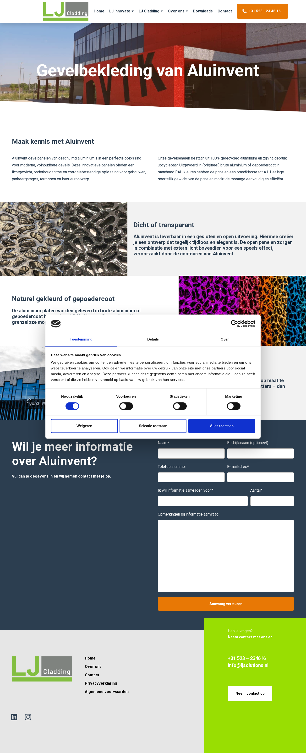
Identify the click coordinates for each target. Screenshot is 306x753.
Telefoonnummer (172, 466)
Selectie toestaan (153, 426)
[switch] (126, 406)
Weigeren (84, 426)
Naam (163, 442)
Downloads (203, 11)
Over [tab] (225, 339)
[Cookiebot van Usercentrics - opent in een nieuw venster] (234, 323)
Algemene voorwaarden (107, 691)
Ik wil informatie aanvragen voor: (185, 490)
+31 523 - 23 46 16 (264, 11)
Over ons (176, 11)
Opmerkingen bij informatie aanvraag (188, 514)
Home (90, 658)
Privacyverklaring (101, 683)
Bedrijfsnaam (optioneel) (247, 442)
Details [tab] (153, 339)
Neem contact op (250, 693)
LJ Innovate (119, 11)
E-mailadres (238, 466)
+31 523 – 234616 (247, 658)
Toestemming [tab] (81, 339)
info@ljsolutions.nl (248, 665)
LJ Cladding (149, 11)
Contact (225, 11)
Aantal (256, 490)
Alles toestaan (222, 426)
